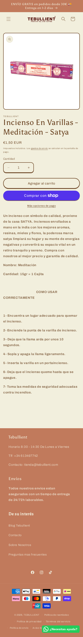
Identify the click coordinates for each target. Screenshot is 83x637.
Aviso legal (39, 628)
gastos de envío (39, 148)
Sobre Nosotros (20, 545)
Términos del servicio (58, 621)
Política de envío (19, 628)
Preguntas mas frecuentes (28, 554)
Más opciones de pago (41, 205)
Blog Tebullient (19, 525)
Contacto (15, 535)
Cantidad (9, 158)
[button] (8, 19)
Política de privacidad (29, 621)
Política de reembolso (56, 615)
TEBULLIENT (31, 615)
